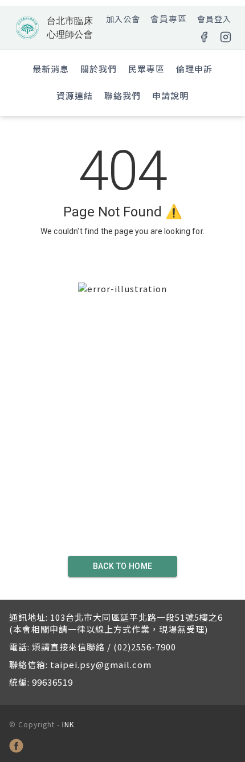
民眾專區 (146, 69)
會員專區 (168, 18)
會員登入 (214, 18)
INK (68, 724)
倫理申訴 (194, 69)
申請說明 (170, 95)
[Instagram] (225, 37)
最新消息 (50, 69)
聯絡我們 (122, 95)
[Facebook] (204, 37)
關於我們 (98, 69)
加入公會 (123, 18)
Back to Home (123, 566)
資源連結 (74, 95)
